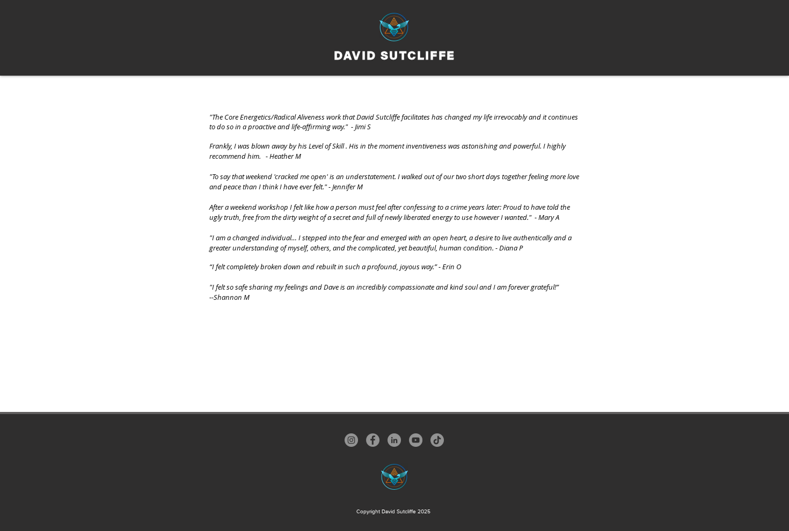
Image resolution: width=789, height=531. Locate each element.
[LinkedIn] (394, 440)
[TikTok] (437, 440)
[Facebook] (372, 440)
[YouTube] (415, 440)
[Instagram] (351, 440)
